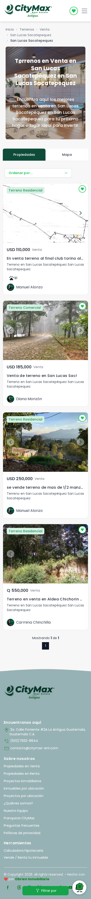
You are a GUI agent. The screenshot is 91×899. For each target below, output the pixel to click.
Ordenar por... (21, 173)
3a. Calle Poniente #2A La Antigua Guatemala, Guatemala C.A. (45, 731)
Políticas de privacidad (22, 833)
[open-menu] (84, 11)
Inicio (10, 29)
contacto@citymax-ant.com (31, 748)
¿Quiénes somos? (18, 803)
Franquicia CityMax (19, 818)
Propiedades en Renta (21, 773)
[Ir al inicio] (29, 692)
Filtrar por (45, 890)
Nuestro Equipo (16, 810)
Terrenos (27, 29)
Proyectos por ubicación (23, 796)
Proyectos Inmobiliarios (22, 781)
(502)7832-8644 (21, 741)
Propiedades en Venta (22, 766)
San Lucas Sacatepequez (30, 35)
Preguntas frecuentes (21, 825)
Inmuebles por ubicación (24, 788)
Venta (44, 29)
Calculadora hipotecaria (23, 850)
